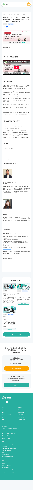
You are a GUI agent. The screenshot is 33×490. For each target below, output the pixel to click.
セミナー (5, 15)
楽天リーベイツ (5, 452)
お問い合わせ (21, 417)
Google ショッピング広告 (7, 444)
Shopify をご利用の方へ (7, 435)
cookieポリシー (5, 467)
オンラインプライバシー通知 (8, 470)
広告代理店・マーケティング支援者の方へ (10, 428)
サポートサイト (21, 419)
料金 (3, 409)
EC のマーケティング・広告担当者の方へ (10, 431)
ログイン (20, 409)
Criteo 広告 (4, 446)
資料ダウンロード (22, 412)
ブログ (3, 419)
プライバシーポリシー (6, 465)
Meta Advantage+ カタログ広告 (9, 448)
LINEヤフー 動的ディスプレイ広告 (9, 450)
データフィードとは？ (6, 414)
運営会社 (4, 461)
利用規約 (4, 463)
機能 (3, 412)
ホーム (3, 407)
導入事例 (4, 417)
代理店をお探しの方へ (6, 438)
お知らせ (20, 407)
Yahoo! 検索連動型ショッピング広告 (9, 456)
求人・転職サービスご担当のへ (8, 433)
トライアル (20, 414)
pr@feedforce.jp (7, 249)
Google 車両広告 (5, 454)
